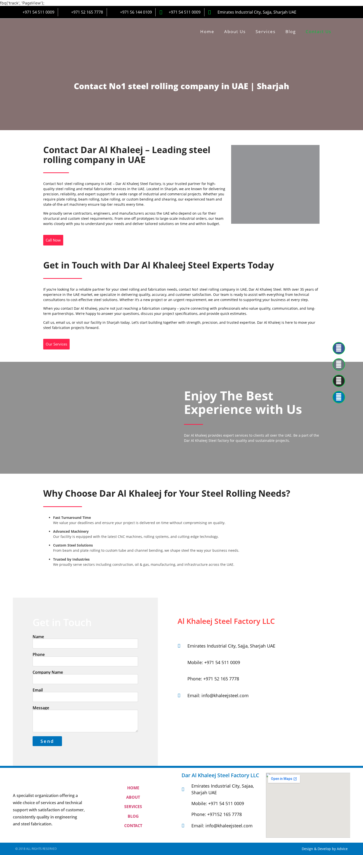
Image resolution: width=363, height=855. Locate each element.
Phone (39, 654)
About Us (235, 31)
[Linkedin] (339, 397)
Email (38, 690)
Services (266, 31)
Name (38, 637)
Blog (290, 31)
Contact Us (318, 31)
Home (207, 31)
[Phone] (339, 364)
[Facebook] (339, 348)
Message (41, 708)
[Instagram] (339, 381)
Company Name (48, 672)
